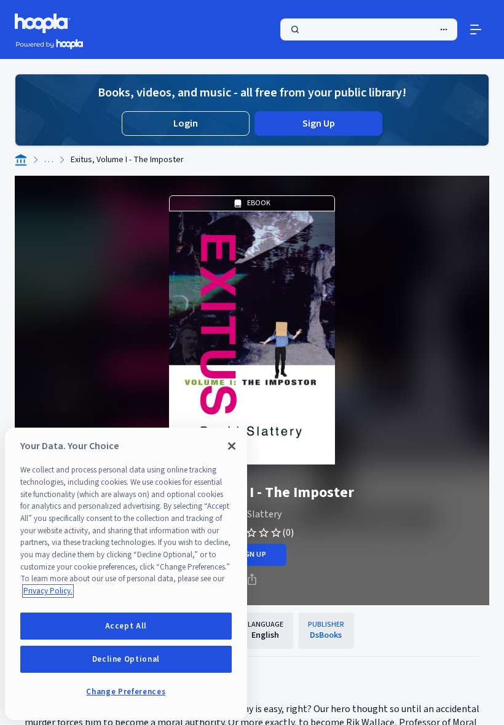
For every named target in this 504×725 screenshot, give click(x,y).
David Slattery (252, 514)
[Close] (231, 446)
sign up (251, 554)
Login (185, 123)
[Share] (252, 579)
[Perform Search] (368, 29)
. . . (48, 160)
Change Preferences (125, 691)
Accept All (126, 626)
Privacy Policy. (48, 591)
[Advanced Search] (443, 29)
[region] (126, 574)
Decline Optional (126, 659)
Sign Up (318, 123)
